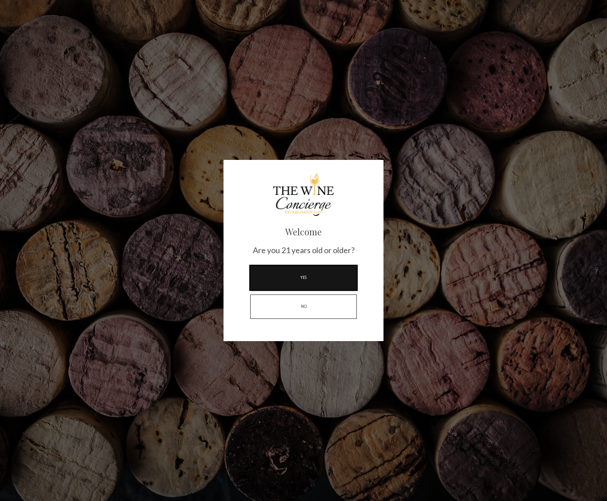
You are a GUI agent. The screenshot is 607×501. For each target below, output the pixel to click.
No (304, 306)
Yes (303, 277)
